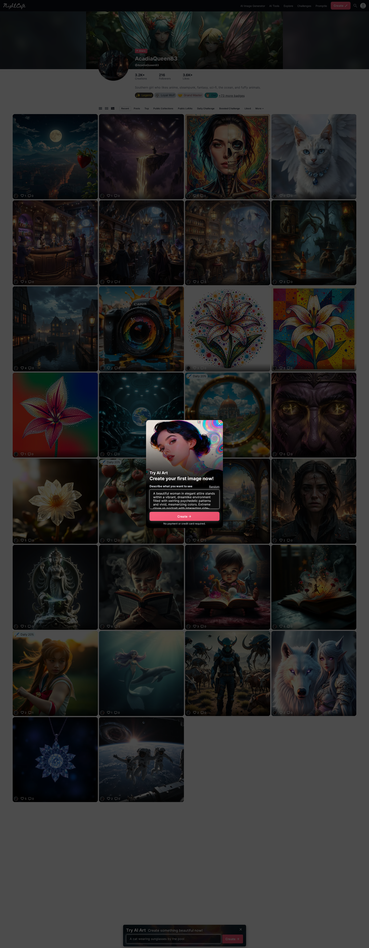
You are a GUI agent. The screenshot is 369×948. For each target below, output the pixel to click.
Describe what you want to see (171, 486)
